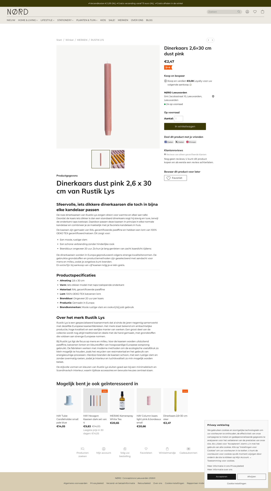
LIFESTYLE (47, 20)
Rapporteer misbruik (197, 483)
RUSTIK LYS (97, 40)
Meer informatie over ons (219, 469)
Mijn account (103, 453)
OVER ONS (137, 20)
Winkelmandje (167, 453)
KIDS (103, 20)
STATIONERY (64, 20)
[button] (18, 11)
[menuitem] (208, 40)
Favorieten (146, 453)
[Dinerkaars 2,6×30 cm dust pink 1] (118, 159)
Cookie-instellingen (174, 483)
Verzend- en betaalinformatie (120, 483)
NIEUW (11, 20)
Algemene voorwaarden (75, 483)
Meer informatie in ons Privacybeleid (225, 466)
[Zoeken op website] (239, 12)
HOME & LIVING (27, 20)
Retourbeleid (144, 483)
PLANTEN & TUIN (86, 20)
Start (59, 40)
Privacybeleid (96, 483)
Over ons (157, 483)
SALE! (112, 20)
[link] (236, 482)
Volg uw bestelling (125, 455)
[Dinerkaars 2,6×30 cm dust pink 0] (100, 159)
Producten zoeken (83, 455)
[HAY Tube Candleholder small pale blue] (68, 400)
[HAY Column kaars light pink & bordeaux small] (149, 400)
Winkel (69, 40)
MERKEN (123, 20)
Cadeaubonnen (188, 453)
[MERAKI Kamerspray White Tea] (122, 400)
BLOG (149, 20)
